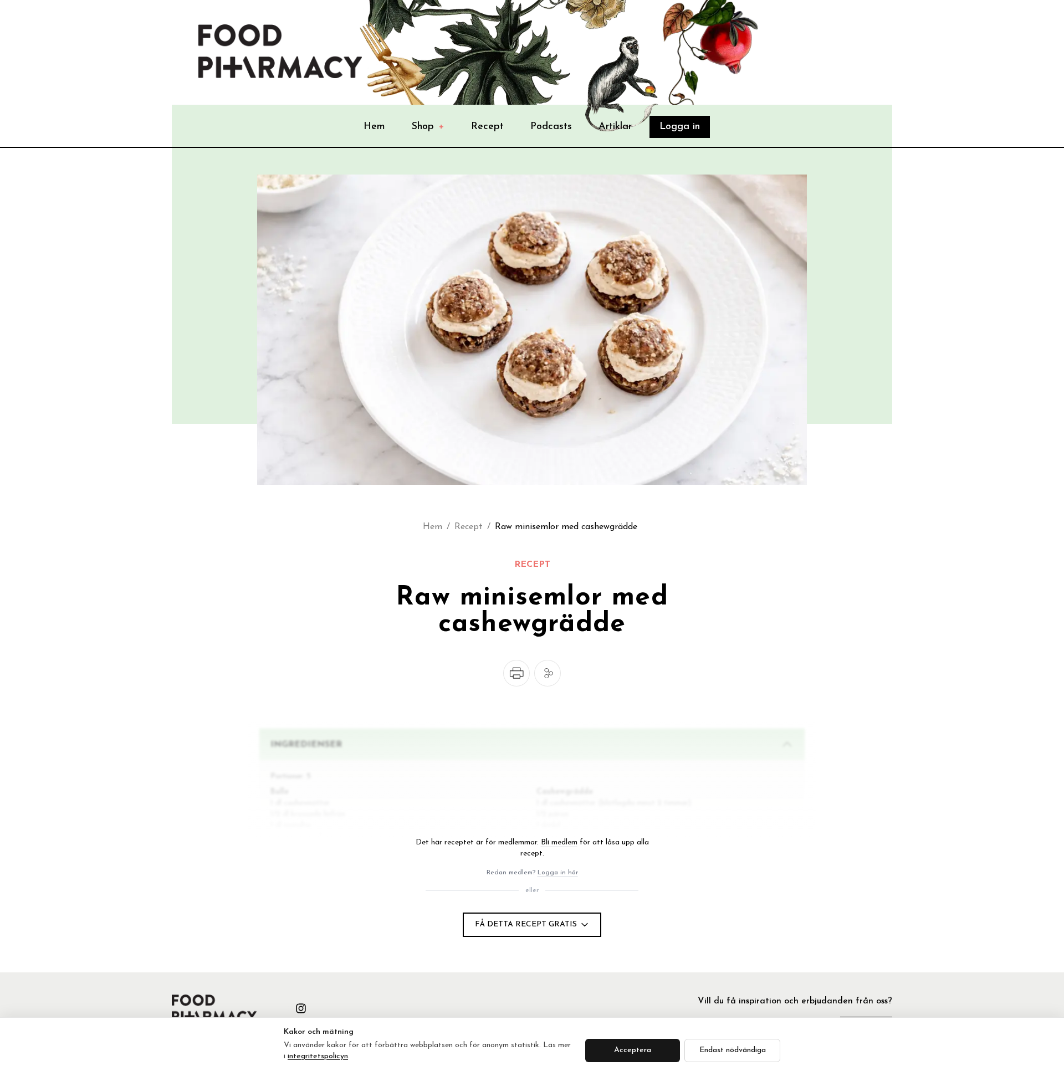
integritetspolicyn (318, 1056)
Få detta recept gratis (526, 924)
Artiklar (615, 127)
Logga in (679, 127)
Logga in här (558, 872)
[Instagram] (301, 1008)
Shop (428, 127)
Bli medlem (559, 842)
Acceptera (632, 1050)
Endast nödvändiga (732, 1050)
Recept (487, 127)
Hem (374, 127)
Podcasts (551, 127)
